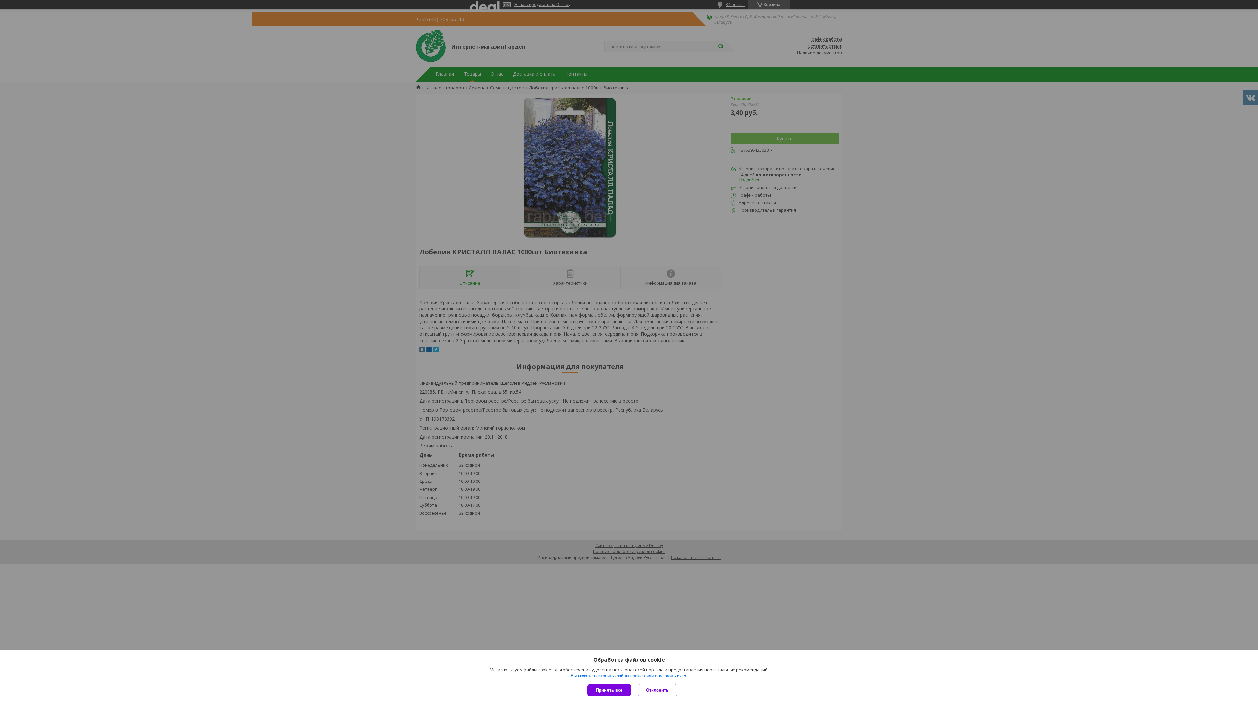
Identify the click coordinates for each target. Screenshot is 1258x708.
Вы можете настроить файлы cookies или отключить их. (627, 675)
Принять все (609, 690)
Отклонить (657, 690)
